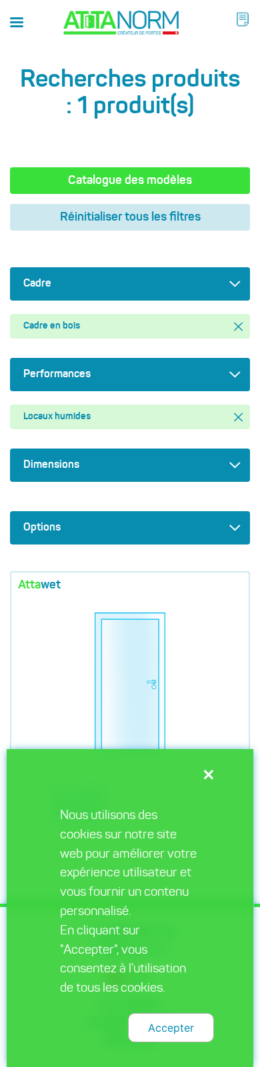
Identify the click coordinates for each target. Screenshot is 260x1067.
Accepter (171, 1027)
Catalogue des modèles (130, 181)
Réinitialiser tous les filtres (130, 217)
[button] (243, 20)
